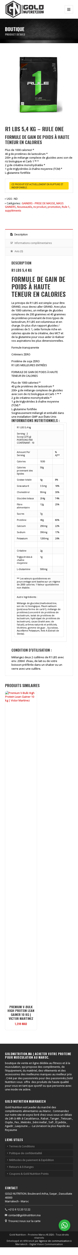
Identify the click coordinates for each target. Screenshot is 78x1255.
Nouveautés (24, 207)
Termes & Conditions (22, 1146)
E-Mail (32, 217)
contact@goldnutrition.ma (24, 1215)
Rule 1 (65, 207)
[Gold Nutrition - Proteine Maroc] (24, 9)
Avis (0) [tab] (18, 251)
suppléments (13, 210)
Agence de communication (54, 1240)
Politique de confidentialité (25, 1153)
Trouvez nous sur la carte (24, 1221)
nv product (39, 207)
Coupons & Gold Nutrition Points (28, 1173)
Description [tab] (20, 234)
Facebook (7, 217)
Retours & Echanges (21, 1167)
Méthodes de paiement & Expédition (31, 1160)
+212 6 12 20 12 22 (19, 1209)
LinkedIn (26, 217)
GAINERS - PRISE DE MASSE (38, 203)
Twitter (13, 217)
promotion (54, 207)
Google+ (20, 217)
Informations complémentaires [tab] (33, 243)
